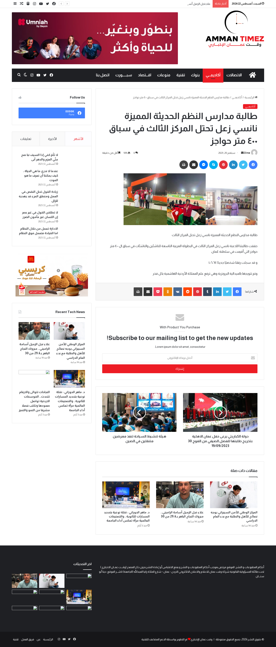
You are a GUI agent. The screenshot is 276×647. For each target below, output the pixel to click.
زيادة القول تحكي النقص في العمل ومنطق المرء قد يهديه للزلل (38, 196)
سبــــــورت (123, 75)
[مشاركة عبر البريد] (193, 164)
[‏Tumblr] (207, 291)
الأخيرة (52, 139)
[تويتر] (47, 4)
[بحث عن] (19, 75)
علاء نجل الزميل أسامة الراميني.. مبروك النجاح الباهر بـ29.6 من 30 (174, 3)
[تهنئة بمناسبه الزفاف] (24, 597)
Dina (247, 152)
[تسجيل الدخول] (28, 4)
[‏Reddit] (187, 291)
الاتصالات (234, 75)
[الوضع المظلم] (25, 75)
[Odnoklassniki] (167, 291)
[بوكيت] (158, 291)
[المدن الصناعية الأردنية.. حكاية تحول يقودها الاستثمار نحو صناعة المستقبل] (79, 581)
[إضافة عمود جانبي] (15, 4)
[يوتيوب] (41, 4)
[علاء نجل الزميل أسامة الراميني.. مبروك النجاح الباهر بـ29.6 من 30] (180, 494)
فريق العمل (27, 639)
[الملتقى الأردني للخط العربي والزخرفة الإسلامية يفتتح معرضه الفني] (24, 613)
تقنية (180, 75)
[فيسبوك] (54, 4)
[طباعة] (183, 164)
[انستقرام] (34, 4)
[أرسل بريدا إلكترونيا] (242, 152)
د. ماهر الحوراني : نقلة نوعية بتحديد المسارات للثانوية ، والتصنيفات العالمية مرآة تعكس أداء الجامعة (127, 516)
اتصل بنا (102, 75)
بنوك (195, 75)
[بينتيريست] (223, 164)
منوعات (163, 75)
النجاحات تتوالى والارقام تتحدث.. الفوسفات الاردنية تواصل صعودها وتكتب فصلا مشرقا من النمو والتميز (34, 401)
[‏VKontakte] (177, 291)
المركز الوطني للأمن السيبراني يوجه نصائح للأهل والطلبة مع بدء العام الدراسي (234, 516)
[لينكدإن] (233, 164)
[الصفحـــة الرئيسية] (252, 75)
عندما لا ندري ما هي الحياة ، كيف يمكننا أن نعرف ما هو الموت (40, 175)
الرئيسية (250, 97)
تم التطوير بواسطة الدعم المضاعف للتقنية (164, 639)
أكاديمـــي (213, 75)
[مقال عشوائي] (21, 4)
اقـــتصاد (144, 75)
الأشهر (78, 139)
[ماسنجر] (203, 164)
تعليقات (25, 139)
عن (39, 639)
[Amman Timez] (234, 29)
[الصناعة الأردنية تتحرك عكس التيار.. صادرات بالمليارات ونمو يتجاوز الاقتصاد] (79, 613)
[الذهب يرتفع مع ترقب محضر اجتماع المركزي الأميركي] (51, 613)
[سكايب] (213, 164)
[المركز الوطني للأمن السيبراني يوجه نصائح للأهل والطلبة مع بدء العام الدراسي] (233, 494)
